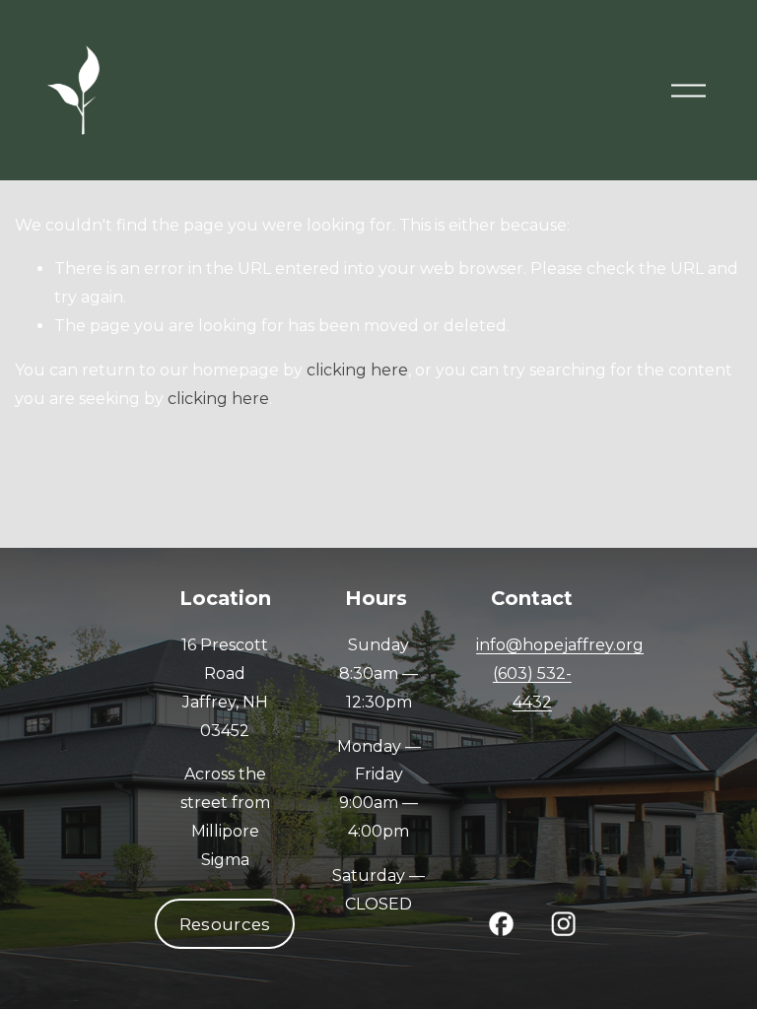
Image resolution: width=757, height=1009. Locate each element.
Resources (225, 924)
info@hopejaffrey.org (560, 645)
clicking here (357, 370)
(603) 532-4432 (532, 687)
